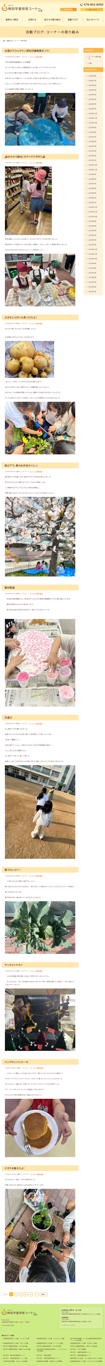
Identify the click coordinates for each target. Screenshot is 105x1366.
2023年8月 (92, 221)
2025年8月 (92, 132)
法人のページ (93, 19)
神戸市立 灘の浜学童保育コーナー (14, 1355)
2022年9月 (92, 263)
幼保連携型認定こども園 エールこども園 (50, 1343)
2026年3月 (92, 99)
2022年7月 (92, 273)
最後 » (43, 1294)
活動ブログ (73, 19)
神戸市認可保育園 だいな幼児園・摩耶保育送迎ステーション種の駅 (86, 1339)
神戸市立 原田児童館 (44, 1355)
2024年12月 (92, 165)
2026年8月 (92, 76)
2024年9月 (92, 174)
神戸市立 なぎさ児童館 (78, 1349)
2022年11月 (92, 254)
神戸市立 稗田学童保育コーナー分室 (15, 1358)
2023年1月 (92, 244)
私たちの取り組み (52, 19)
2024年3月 (92, 197)
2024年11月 (92, 169)
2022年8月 (92, 268)
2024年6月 (92, 188)
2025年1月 (92, 160)
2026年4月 (92, 94)
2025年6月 (92, 141)
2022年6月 (92, 277)
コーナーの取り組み (36, 57)
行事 (90, 63)
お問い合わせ (93, 9)
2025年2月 (92, 155)
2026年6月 (92, 85)
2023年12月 (92, 207)
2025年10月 (92, 122)
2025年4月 (92, 146)
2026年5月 (92, 90)
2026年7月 (92, 80)
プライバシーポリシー (69, 1325)
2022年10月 (92, 258)
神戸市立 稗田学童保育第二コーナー (49, 1358)
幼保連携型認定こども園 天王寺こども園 (83, 1343)
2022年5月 (92, 282)
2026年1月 (92, 108)
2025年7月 (92, 137)
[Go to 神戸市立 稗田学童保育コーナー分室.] (4, 40)
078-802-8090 (9, 1325)
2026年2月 (92, 104)
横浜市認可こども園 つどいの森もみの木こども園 (86, 1358)
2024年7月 (92, 183)
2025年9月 (92, 127)
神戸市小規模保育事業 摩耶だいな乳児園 (16, 1349)
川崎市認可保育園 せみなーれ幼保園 (15, 1361)
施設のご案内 (12, 19)
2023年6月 (92, 226)
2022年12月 (92, 249)
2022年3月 (92, 291)
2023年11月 (92, 212)
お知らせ (32, 19)
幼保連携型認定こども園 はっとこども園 (16, 1338)
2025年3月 (92, 151)
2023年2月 (92, 240)
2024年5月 (92, 193)
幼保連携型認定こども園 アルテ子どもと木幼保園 (86, 1361)
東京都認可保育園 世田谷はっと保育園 (49, 1361)
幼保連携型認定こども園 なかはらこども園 (50, 1338)
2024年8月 (92, 179)
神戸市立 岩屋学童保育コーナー (81, 1352)
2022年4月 (92, 287)
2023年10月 (92, 216)
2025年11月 (92, 118)
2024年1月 (92, 202)
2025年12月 (92, 113)
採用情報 (68, 9)
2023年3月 (92, 235)
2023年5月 (92, 230)
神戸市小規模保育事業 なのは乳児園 (49, 1346)
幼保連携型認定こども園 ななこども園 (15, 1343)
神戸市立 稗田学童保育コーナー (81, 1355)
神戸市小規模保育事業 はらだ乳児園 (15, 1346)
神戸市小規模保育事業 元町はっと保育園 (83, 1346)
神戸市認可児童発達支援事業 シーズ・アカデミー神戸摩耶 (52, 1350)
